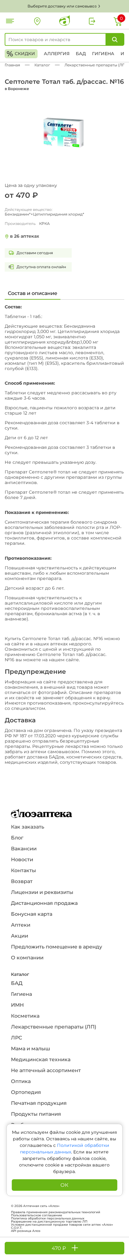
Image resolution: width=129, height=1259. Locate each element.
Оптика (21, 1081)
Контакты (23, 870)
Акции (19, 936)
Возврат (22, 881)
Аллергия (57, 53)
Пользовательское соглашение (36, 1215)
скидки (21, 53)
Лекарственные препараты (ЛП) (53, 1027)
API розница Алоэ (25, 1231)
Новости (22, 859)
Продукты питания (36, 1114)
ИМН (17, 1005)
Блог (17, 838)
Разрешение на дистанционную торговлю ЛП (49, 1221)
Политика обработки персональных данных (47, 1218)
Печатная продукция (39, 1103)
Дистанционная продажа (44, 903)
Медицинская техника (40, 1059)
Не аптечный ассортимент (46, 1070)
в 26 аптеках (24, 236)
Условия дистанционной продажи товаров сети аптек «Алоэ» (62, 1224)
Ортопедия (26, 1092)
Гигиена (103, 53)
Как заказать (27, 827)
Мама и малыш (30, 1049)
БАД (81, 53)
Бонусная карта (31, 914)
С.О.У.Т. (16, 1227)
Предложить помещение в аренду (56, 947)
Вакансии (24, 849)
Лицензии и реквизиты (42, 892)
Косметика (25, 1016)
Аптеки (20, 925)
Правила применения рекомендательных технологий (55, 1212)
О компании (27, 958)
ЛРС (16, 1038)
